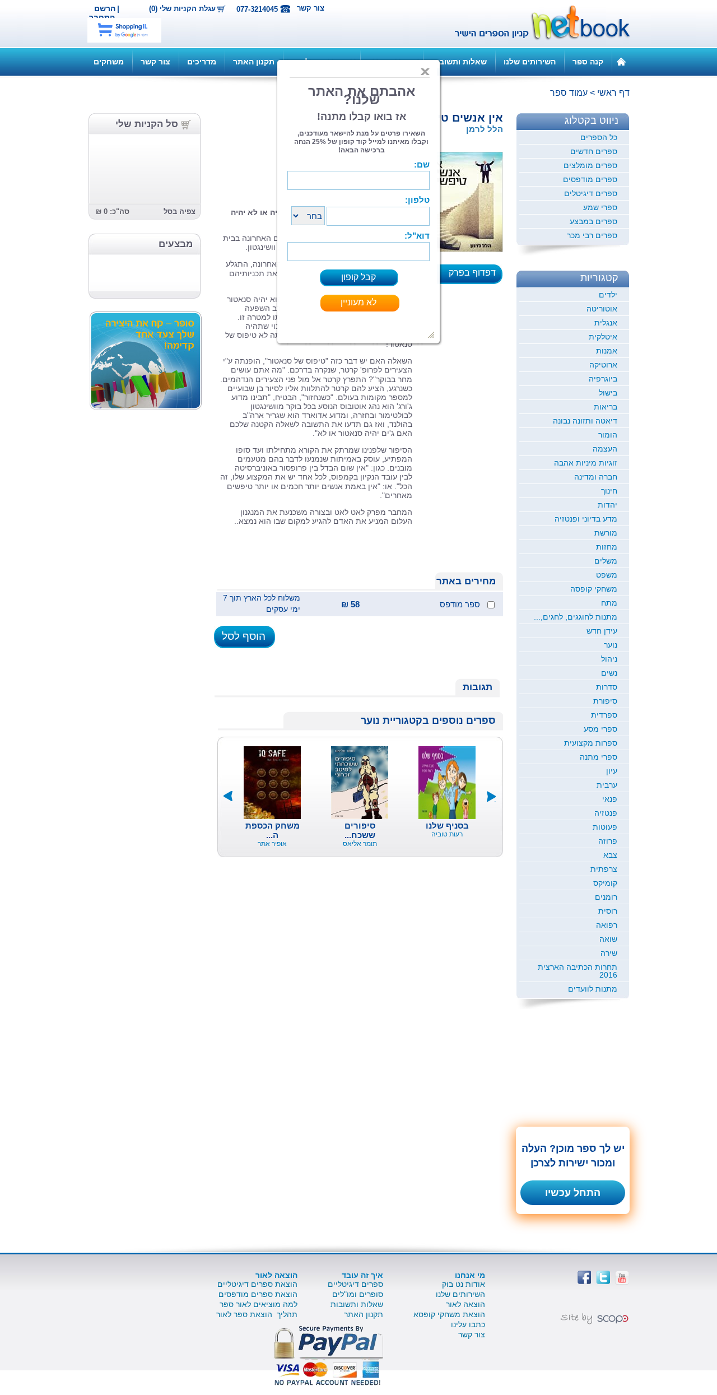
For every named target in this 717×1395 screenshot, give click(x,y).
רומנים (606, 896)
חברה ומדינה (595, 476)
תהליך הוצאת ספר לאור (256, 1314)
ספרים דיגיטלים (590, 193)
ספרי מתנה (598, 756)
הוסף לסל (244, 636)
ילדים (608, 294)
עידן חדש (601, 630)
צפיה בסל (179, 211)
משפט (606, 574)
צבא (610, 854)
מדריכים (201, 61)
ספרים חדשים (593, 151)
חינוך (609, 490)
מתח (609, 602)
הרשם (104, 8)
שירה (608, 952)
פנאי (609, 798)
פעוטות (605, 826)
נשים (609, 672)
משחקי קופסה (593, 588)
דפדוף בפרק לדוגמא (475, 276)
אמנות (606, 350)
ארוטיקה (603, 364)
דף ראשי (613, 92)
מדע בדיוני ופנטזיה (586, 518)
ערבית (607, 784)
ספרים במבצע (593, 221)
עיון (611, 770)
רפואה (606, 924)
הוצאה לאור (465, 1304)
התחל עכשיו (572, 1192)
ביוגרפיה (603, 378)
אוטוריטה (601, 308)
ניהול (609, 658)
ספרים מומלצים (590, 165)
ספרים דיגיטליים (355, 1284)
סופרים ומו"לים (357, 1294)
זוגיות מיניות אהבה (585, 462)
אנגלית (605, 322)
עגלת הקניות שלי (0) (182, 9)
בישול (608, 392)
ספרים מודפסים (590, 179)
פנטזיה (605, 812)
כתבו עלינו (468, 1324)
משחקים (109, 61)
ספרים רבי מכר (592, 235)
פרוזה (607, 840)
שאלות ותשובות (459, 61)
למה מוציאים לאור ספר (258, 1304)
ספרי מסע (600, 728)
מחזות (606, 546)
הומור (607, 434)
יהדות (607, 504)
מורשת (605, 532)
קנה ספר (587, 61)
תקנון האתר (253, 61)
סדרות (606, 686)
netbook (536, 23)
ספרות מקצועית (590, 742)
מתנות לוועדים (592, 988)
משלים (605, 560)
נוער (610, 644)
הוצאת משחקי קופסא (449, 1314)
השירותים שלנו (530, 61)
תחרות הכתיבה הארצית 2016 (577, 970)
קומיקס (605, 882)
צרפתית (603, 868)
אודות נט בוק (463, 1284)
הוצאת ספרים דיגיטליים (257, 1284)
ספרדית (604, 714)
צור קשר (310, 8)
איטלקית (603, 336)
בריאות (605, 406)
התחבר (102, 17)
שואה (608, 938)
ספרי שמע (600, 207)
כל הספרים (598, 137)
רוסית (607, 910)
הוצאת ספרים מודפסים (257, 1294)
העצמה (605, 448)
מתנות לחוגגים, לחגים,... (575, 616)
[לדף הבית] (621, 61)
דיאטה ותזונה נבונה (585, 420)
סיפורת (605, 700)
